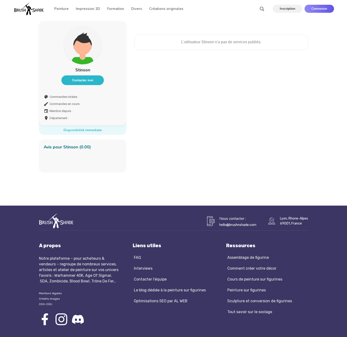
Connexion (319, 9)
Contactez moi (82, 80)
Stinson (82, 70)
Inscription (287, 9)
